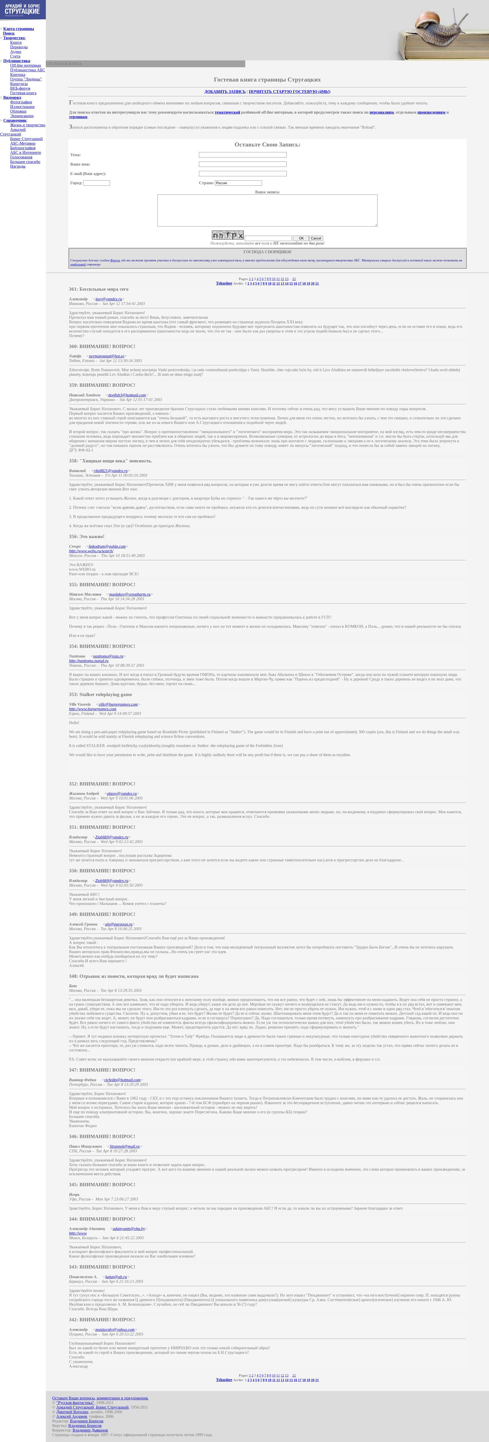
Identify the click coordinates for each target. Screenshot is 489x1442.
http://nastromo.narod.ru (88, 661)
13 (287, 279)
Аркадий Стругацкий (13, 131)
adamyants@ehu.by (129, 1228)
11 (278, 279)
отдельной (78, 264)
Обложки (18, 111)
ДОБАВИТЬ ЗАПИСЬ (225, 91)
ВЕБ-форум (20, 88)
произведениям (431, 112)
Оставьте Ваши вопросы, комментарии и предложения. (100, 1398)
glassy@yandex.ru (122, 793)
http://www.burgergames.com (92, 709)
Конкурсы (19, 84)
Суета (15, 56)
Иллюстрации (22, 106)
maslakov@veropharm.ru (130, 594)
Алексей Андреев (71, 1416)
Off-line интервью (25, 65)
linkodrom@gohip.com (107, 546)
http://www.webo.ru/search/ (91, 551)
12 (282, 279)
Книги (16, 42)
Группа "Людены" (26, 79)
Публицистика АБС (27, 70)
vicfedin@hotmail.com (122, 1080)
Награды (17, 166)
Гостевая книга (23, 93)
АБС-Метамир (22, 143)
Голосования (21, 157)
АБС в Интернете (25, 152)
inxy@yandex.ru (109, 299)
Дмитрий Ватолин (72, 1412)
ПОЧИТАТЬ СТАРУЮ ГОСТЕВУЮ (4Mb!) (289, 91)
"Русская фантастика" (75, 1402)
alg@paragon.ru (118, 924)
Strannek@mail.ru (125, 1146)
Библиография (22, 148)
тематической (227, 112)
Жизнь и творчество (27, 125)
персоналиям (382, 112)
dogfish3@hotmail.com (127, 395)
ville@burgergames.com (118, 704)
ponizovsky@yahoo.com (115, 1329)
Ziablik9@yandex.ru (111, 837)
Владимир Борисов (86, 1421)
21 (294, 279)
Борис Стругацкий (26, 139)
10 (274, 279)
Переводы (19, 47)
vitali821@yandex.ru (111, 471)
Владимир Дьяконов (90, 1430)
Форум (115, 260)
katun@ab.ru (116, 1277)
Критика (17, 74)
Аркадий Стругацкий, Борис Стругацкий (92, 1407)
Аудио (15, 51)
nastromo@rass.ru (108, 656)
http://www (78, 1233)
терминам (78, 117)
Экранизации (22, 116)
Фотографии (21, 102)
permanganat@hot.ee (106, 356)
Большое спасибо (25, 161)
